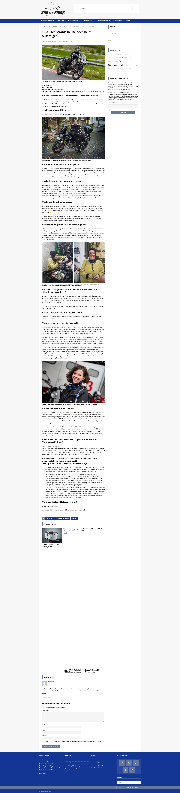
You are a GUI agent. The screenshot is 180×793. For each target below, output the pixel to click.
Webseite (44, 735)
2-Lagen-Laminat (112, 54)
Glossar (67, 772)
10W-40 (116, 57)
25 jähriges (116, 61)
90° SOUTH (119, 54)
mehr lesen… (43, 773)
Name (43, 725)
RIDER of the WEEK (47, 21)
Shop (128, 21)
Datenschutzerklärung (128, 99)
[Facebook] (122, 763)
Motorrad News (69, 763)
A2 (123, 57)
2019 (136, 66)
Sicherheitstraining (62, 518)
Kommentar (45, 710)
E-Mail (43, 730)
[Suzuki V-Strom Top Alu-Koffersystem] (52, 535)
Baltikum (49, 518)
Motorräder (73, 21)
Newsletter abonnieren (97, 768)
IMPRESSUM (119, 787)
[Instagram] (129, 763)
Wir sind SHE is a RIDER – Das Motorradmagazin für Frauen (99, 761)
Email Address (112, 103)
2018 (112, 68)
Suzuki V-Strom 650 (51, 114)
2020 (109, 68)
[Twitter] (136, 763)
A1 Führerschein (129, 66)
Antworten (47, 697)
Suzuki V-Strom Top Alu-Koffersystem (51, 546)
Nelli (55, 41)
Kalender (118, 21)
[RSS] (132, 770)
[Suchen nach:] (106, 8)
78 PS (120, 57)
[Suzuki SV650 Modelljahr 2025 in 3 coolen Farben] (73, 598)
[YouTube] (125, 770)
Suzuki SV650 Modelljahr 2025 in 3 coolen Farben (72, 671)
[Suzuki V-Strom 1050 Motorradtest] (95, 598)
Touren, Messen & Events (72, 769)
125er (129, 68)
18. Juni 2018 (47, 41)
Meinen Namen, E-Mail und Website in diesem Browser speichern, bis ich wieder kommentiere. (72, 741)
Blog (71, 510)
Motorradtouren (103, 21)
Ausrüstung (87, 21)
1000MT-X (124, 54)
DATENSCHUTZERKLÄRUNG (132, 787)
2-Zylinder (125, 68)
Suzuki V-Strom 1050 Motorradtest (92, 671)
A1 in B (130, 57)
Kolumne (61, 21)
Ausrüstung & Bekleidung (72, 766)
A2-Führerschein (118, 68)
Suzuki (74, 518)
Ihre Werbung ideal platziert (99, 765)
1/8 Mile (126, 57)
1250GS (129, 55)
